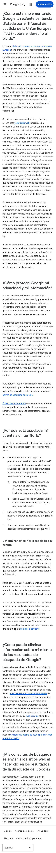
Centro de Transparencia (28, 838)
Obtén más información (14, 403)
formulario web (22, 123)
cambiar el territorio (30, 629)
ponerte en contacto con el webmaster (28, 693)
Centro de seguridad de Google (17, 395)
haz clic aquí (32, 716)
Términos (8, 838)
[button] (5, 4)
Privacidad (42, 830)
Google (8, 830)
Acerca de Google (24, 830)
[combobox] (17, 847)
